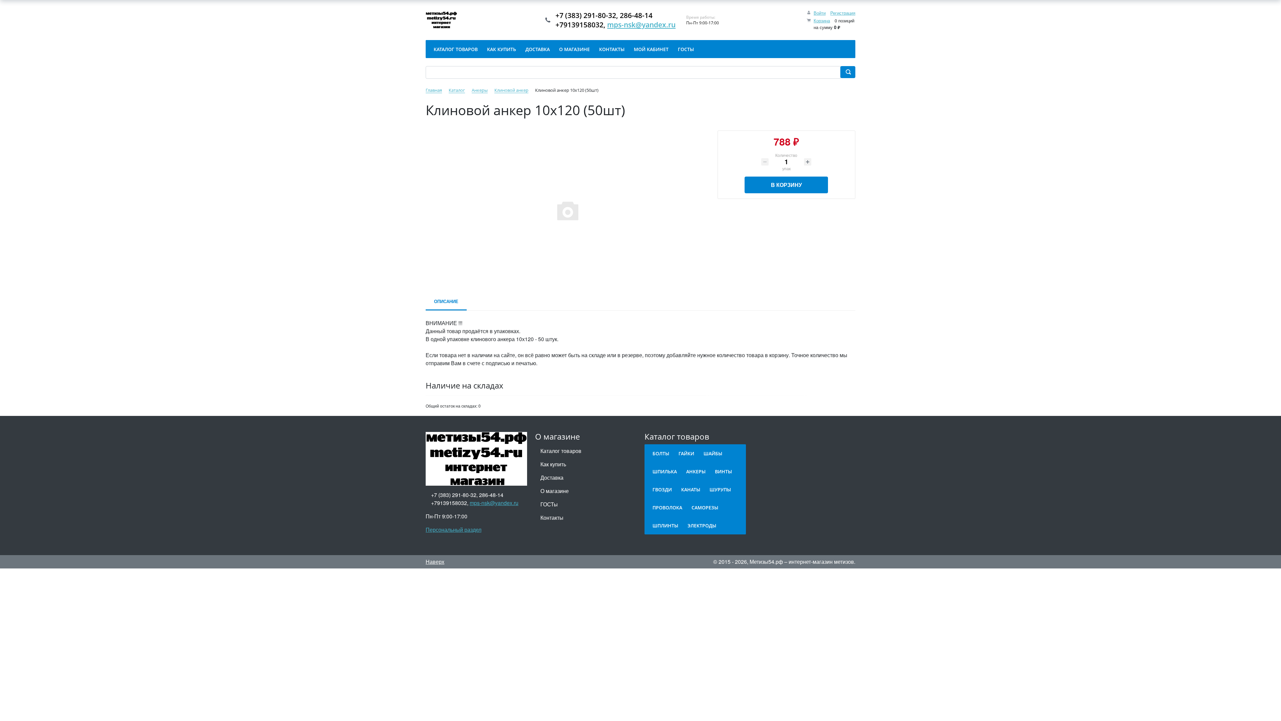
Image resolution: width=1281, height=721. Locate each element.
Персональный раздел (453, 529)
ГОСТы (549, 504)
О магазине (554, 491)
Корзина (822, 20)
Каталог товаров (560, 451)
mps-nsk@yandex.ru (641, 24)
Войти (820, 13)
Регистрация (842, 13)
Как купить (553, 464)
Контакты (551, 517)
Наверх (435, 561)
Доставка (551, 477)
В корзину (786, 185)
